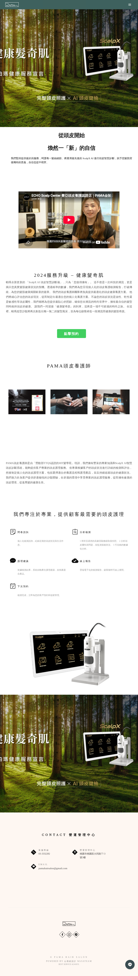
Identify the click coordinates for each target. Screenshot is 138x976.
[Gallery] (69, 68)
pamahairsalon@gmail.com (53, 868)
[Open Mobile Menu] (129, 4)
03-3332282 (44, 854)
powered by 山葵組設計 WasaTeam (69, 961)
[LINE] (76, 934)
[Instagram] (69, 934)
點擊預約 (71, 333)
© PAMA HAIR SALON (69, 957)
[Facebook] (62, 934)
